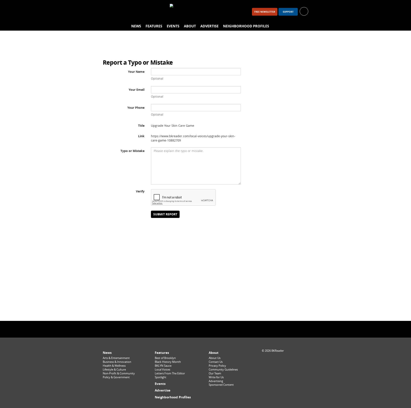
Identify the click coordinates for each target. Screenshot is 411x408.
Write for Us (216, 377)
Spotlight (160, 377)
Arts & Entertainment (116, 358)
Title (141, 126)
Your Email (136, 90)
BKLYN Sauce (163, 366)
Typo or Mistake (132, 151)
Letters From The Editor (170, 373)
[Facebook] (108, 12)
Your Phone (135, 108)
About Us (214, 358)
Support (288, 11)
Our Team (215, 373)
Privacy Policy (217, 366)
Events (173, 26)
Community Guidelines (223, 369)
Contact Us (216, 362)
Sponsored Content (221, 385)
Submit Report (165, 214)
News (136, 26)
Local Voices (162, 369)
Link (141, 136)
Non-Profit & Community (119, 373)
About (190, 26)
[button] (304, 11)
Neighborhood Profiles (246, 26)
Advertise (209, 26)
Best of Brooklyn (165, 358)
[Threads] (130, 12)
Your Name (136, 72)
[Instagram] (119, 12)
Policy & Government (116, 377)
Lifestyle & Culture (114, 369)
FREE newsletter (264, 11)
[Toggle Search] (304, 26)
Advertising (216, 381)
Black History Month (168, 362)
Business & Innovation (117, 362)
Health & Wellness (114, 366)
